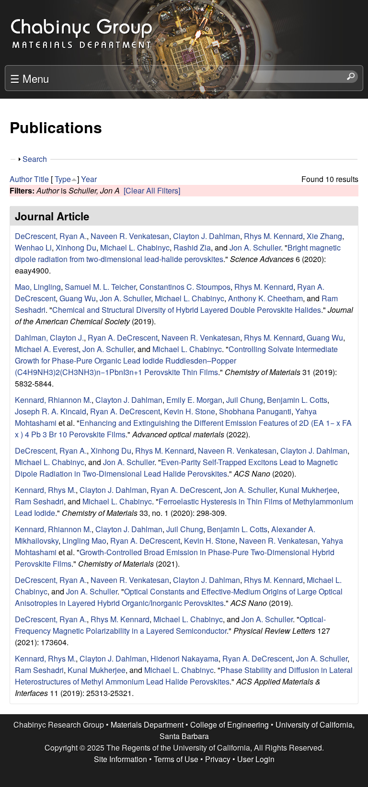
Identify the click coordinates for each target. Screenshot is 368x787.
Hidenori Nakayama (184, 658)
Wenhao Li (33, 247)
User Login (256, 758)
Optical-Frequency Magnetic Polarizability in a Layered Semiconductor (170, 625)
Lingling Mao (84, 540)
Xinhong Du (76, 247)
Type (63, 178)
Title (41, 178)
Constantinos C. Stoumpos (184, 286)
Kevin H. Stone (189, 411)
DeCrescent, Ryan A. (51, 235)
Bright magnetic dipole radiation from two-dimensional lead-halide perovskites (178, 253)
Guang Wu (77, 298)
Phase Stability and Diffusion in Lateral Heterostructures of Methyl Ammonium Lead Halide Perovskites (184, 675)
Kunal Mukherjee (308, 489)
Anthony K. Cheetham (265, 298)
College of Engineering (229, 724)
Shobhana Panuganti (255, 411)
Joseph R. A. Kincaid (50, 411)
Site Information (120, 758)
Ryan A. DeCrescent (123, 337)
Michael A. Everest (47, 348)
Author (21, 178)
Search (35, 158)
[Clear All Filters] (152, 190)
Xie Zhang (324, 235)
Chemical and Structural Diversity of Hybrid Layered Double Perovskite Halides (186, 309)
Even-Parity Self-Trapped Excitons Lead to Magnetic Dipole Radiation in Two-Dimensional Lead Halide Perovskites (176, 467)
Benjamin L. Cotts (297, 399)
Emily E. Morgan (194, 399)
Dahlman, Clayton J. (49, 337)
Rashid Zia (192, 247)
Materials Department (147, 724)
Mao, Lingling (38, 286)
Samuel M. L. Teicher (100, 286)
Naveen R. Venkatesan (130, 235)
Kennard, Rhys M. (45, 489)
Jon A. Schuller (255, 247)
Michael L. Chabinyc (135, 247)
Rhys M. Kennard (273, 235)
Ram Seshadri (39, 501)
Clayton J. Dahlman (206, 235)
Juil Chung (244, 399)
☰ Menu (29, 78)
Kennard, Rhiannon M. (53, 399)
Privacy (217, 758)
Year (89, 178)
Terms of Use (176, 758)
